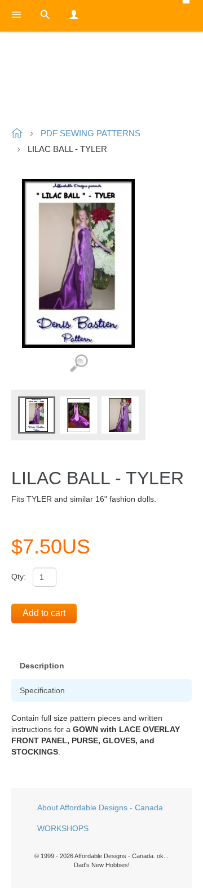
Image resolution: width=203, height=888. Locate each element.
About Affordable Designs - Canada (100, 807)
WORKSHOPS (63, 828)
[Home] (101, 81)
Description (42, 665)
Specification (42, 690)
